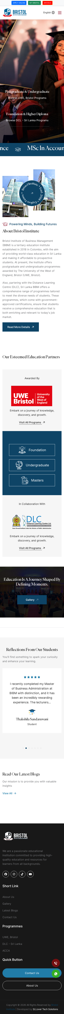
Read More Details (18, 327)
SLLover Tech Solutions (45, 1009)
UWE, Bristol (10, 937)
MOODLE (47, 3)
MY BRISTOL (35, 3)
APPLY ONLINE (19, 3)
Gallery (30, 599)
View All (7, 793)
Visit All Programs (30, 422)
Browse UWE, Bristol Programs (27, 97)
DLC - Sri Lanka (12, 943)
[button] (23, 748)
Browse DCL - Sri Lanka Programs (27, 120)
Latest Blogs (10, 910)
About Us (8, 897)
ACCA (6, 950)
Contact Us (9, 917)
